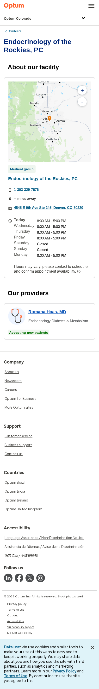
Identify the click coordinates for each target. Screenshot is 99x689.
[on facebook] (19, 578)
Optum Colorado (17, 19)
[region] (49, 121)
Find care (15, 31)
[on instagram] (40, 578)
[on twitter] (29, 578)
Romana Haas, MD (47, 311)
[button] (49, 119)
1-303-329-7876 (26, 190)
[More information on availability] (79, 271)
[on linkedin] (8, 578)
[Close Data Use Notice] (92, 648)
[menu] (91, 6)
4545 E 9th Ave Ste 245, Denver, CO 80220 (48, 208)
